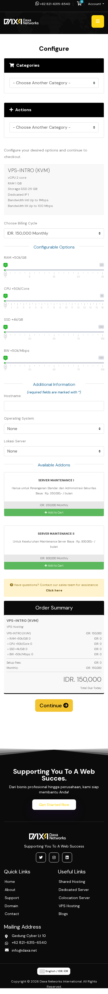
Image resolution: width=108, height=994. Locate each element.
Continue (51, 705)
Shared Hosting (72, 881)
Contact (12, 913)
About (10, 889)
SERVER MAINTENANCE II (55, 533)
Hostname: (12, 396)
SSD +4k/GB (13, 319)
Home (10, 881)
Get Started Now (54, 804)
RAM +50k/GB (15, 257)
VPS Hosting (69, 905)
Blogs (63, 913)
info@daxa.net (24, 950)
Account (95, 4)
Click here (54, 590)
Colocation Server (74, 897)
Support (12, 897)
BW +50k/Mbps (16, 350)
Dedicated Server (74, 889)
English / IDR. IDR (56, 971)
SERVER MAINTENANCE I (55, 480)
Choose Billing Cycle (20, 223)
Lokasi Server (15, 441)
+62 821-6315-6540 (54, 4)
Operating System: (19, 418)
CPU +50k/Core (16, 288)
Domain (11, 905)
